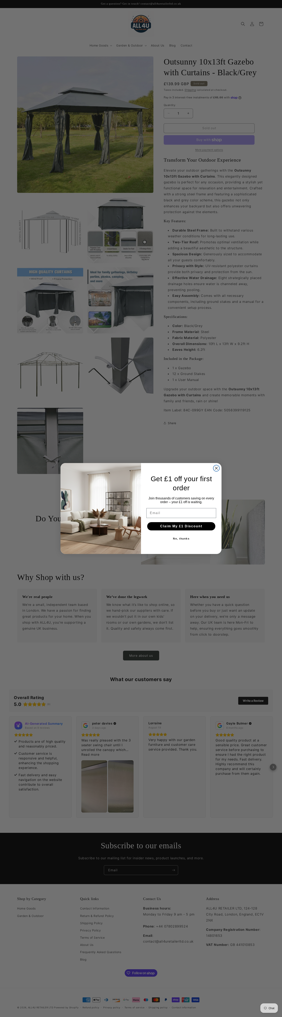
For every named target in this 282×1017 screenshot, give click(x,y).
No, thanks (181, 538)
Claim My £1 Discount (181, 526)
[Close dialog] (216, 468)
